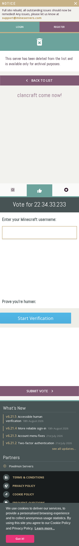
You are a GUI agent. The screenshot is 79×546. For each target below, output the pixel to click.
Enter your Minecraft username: (29, 219)
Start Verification (35, 318)
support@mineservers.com (22, 18)
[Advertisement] (39, 140)
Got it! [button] (20, 538)
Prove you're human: (19, 301)
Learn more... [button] (45, 528)
